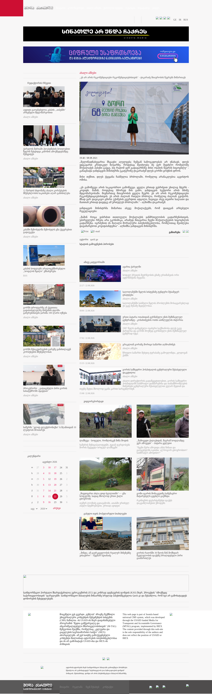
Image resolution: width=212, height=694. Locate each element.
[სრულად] (188, 285)
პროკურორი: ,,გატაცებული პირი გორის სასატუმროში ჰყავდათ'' (45, 389)
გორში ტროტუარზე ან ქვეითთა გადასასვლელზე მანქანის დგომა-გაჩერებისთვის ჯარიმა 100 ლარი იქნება (45, 310)
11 (49, 473)
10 (49, 467)
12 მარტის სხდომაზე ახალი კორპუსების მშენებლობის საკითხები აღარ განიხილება (46, 191)
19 (55, 479)
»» (68, 462)
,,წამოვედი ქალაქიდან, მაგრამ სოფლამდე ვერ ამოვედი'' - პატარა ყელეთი (160, 441)
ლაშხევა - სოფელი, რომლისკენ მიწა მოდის (104, 440)
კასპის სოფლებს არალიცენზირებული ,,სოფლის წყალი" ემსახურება (44, 270)
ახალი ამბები (30, 117)
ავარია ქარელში (132, 267)
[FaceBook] (181, 85)
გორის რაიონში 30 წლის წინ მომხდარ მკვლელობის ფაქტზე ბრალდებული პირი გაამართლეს (160, 555)
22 (55, 496)
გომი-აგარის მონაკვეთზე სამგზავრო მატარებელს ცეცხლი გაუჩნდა (157, 494)
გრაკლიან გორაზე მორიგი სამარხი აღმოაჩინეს (149, 344)
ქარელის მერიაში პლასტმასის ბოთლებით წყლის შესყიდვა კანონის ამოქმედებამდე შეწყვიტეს (46, 151)
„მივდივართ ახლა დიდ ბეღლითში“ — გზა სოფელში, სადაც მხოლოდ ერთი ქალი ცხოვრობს (103, 496)
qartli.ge (94, 239)
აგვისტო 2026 (49, 462)
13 (49, 485)
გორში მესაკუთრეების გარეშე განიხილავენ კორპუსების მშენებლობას (47, 350)
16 (49, 502)
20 (55, 485)
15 (49, 496)
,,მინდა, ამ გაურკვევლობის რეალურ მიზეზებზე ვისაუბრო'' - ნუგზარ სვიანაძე (105, 554)
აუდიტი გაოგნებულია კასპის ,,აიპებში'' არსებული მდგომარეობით (44, 111)
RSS (25, 275)
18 (55, 473)
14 (49, 490)
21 (55, 490)
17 (55, 467)
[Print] (84, 232)
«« (31, 462)
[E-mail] (94, 232)
